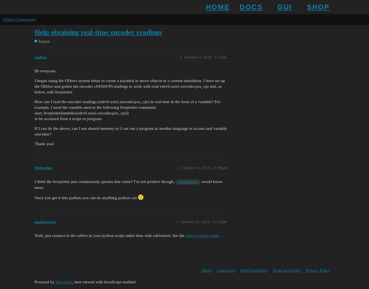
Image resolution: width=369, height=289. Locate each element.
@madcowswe (188, 182)
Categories (226, 270)
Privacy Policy (318, 270)
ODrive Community (19, 19)
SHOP (318, 7)
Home (207, 270)
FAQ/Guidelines (253, 270)
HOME (218, 7)
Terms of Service (287, 270)
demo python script (202, 235)
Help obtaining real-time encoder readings (98, 32)
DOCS (251, 7)
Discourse (64, 282)
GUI (284, 7)
